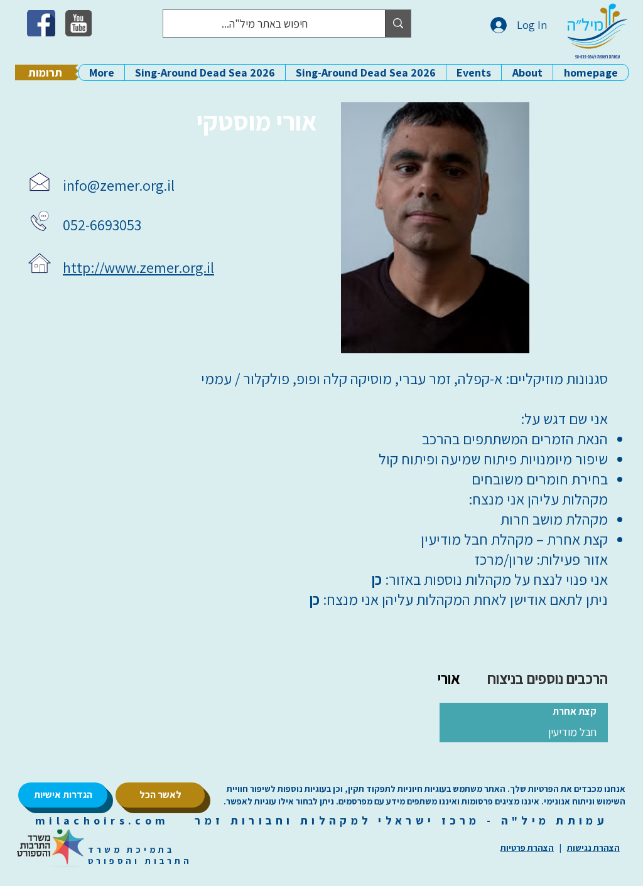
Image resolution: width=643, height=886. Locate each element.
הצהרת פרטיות (527, 847)
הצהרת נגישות (593, 847)
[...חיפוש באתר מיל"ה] (398, 23)
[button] (527, 72)
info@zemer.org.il (119, 185)
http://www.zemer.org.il (138, 267)
